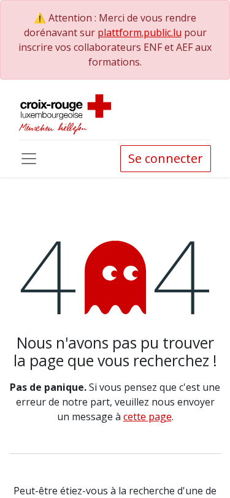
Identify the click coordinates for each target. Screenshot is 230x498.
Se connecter (165, 158)
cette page (147, 416)
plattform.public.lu (140, 32)
